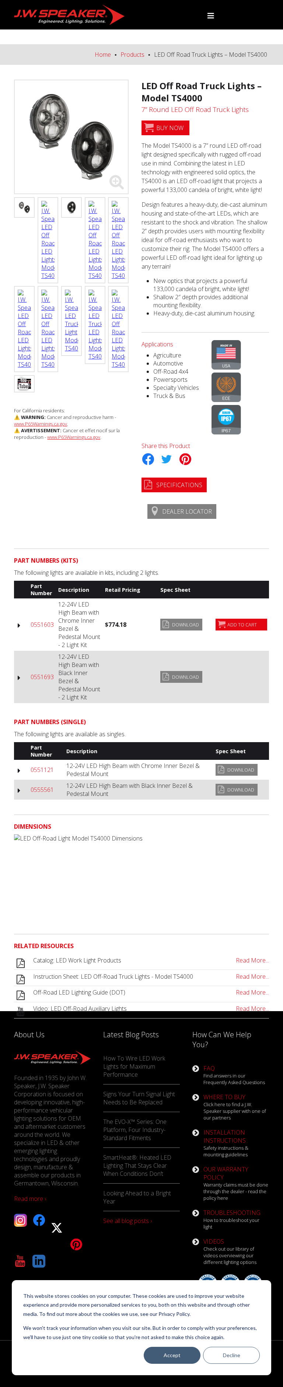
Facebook (148, 459)
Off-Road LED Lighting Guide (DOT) (151, 992)
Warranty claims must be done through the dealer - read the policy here (235, 1183)
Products (132, 54)
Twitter (166, 459)
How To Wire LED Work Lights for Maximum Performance (134, 1066)
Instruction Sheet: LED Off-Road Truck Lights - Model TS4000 (151, 976)
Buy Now (170, 128)
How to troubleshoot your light (232, 1219)
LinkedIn (38, 1261)
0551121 (42, 770)
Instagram (20, 1220)
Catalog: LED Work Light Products (151, 960)
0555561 (42, 790)
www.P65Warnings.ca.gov (40, 423)
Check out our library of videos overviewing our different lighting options (229, 1251)
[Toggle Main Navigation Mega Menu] (211, 16)
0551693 (42, 677)
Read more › (30, 1199)
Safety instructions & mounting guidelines (225, 1143)
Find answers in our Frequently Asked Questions (234, 1075)
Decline (231, 1355)
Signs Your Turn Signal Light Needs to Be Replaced (139, 1098)
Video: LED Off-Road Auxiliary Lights (151, 1009)
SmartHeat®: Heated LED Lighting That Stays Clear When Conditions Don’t (137, 1165)
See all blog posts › (127, 1221)
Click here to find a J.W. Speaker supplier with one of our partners (234, 1107)
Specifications (179, 485)
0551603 (42, 625)
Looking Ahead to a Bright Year (137, 1197)
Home (103, 54)
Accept (172, 1355)
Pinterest (184, 459)
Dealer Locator (187, 511)
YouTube (20, 1261)
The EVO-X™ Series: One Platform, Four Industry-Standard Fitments (135, 1130)
